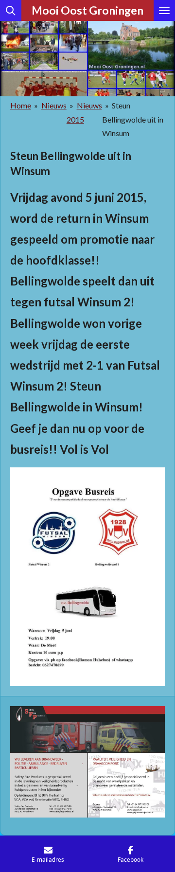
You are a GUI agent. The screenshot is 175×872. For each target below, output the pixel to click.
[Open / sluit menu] (164, 10)
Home (20, 105)
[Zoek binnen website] (10, 10)
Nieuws (54, 105)
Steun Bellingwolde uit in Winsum (132, 119)
